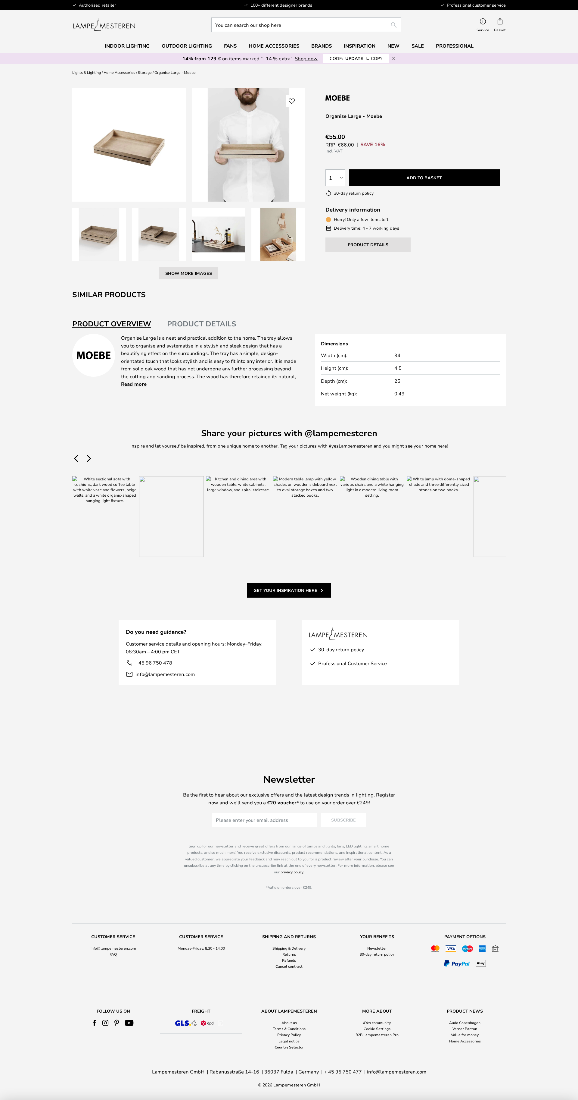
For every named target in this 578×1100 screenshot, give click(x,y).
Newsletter (377, 948)
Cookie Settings (377, 1028)
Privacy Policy (289, 1034)
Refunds (289, 960)
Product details (201, 323)
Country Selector (289, 1047)
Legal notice (289, 1041)
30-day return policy (377, 954)
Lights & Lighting (86, 72)
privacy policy (292, 871)
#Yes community (377, 1022)
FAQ (113, 954)
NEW (393, 45)
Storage (145, 72)
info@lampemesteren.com (165, 674)
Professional (455, 45)
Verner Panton (464, 1028)
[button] (99, 234)
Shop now (306, 58)
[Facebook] (94, 1023)
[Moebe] (357, 98)
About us (289, 1022)
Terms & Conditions (289, 1028)
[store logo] (104, 24)
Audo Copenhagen (464, 1022)
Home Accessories (119, 72)
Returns (289, 954)
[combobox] (306, 25)
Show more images (188, 273)
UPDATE (356, 58)
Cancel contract (289, 966)
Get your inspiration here (285, 590)
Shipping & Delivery (289, 948)
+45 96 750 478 (153, 662)
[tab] (116, 324)
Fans (230, 45)
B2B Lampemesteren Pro (377, 1034)
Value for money (465, 1034)
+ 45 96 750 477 (343, 1071)
